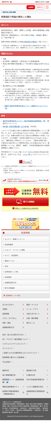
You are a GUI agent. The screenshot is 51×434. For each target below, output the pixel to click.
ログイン (40, 7)
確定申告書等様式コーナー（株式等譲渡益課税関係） (23, 121)
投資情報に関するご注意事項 (13, 357)
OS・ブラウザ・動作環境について (15, 339)
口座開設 (31, 7)
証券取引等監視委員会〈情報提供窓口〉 (10, 392)
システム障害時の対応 (34, 387)
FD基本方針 (30, 375)
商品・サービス (32, 304)
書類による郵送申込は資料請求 (26, 208)
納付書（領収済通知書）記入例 (14, 126)
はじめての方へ (8, 304)
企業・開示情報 (32, 318)
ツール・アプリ (32, 309)
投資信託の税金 (30, 42)
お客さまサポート (33, 314)
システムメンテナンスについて (14, 344)
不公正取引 (6, 362)
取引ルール (30, 323)
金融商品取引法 (8, 327)
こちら (25, 154)
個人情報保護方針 (9, 375)
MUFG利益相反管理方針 (35, 379)
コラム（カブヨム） (9, 318)
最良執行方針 (31, 370)
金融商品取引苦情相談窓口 (35, 392)
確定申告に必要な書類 (9, 12)
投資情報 (5, 314)
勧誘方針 (5, 370)
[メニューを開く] (47, 7)
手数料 (4, 309)
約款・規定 (6, 323)
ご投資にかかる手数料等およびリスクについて (19, 353)
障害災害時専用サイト (10, 387)
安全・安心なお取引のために (13, 334)
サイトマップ (7, 348)
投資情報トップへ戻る (13, 295)
